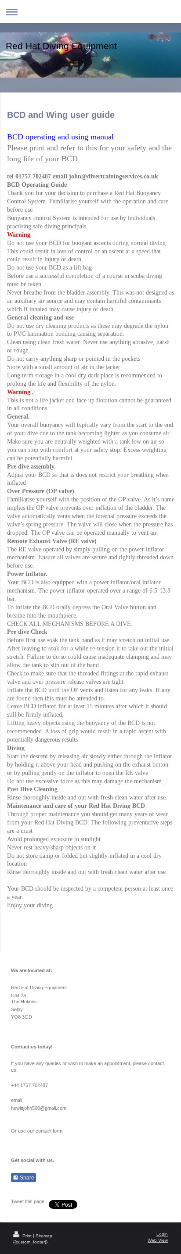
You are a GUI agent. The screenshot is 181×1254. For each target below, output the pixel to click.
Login (162, 1234)
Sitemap (44, 1235)
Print (27, 1235)
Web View (158, 1240)
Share (26, 1178)
